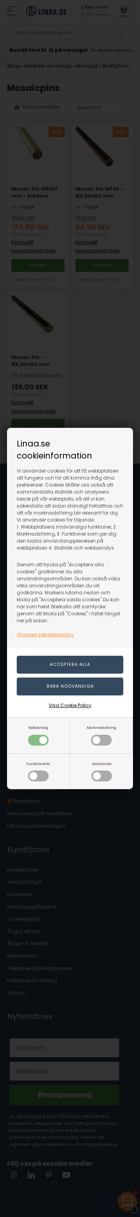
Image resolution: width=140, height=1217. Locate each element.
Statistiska (102, 763)
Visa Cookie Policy (70, 705)
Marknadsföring (101, 727)
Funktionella (38, 763)
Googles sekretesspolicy (45, 634)
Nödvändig (38, 727)
